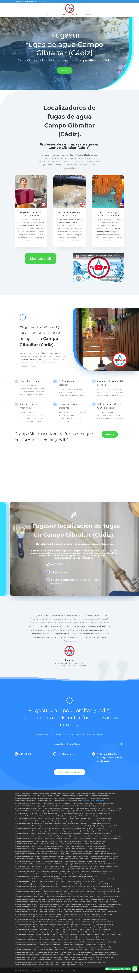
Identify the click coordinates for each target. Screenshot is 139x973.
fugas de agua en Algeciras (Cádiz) (25, 795)
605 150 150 (25, 754)
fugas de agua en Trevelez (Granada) (50, 957)
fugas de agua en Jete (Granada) (68, 934)
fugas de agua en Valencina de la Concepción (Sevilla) (97, 871)
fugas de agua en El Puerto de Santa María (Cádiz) (81, 811)
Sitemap (17, 793)
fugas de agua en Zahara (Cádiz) (77, 823)
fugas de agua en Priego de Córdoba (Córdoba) (78, 901)
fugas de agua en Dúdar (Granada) (103, 924)
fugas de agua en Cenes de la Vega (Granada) (28, 922)
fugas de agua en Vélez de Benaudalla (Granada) (79, 959)
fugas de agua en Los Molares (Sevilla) (53, 856)
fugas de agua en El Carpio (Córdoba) (75, 884)
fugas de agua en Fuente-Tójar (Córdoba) (83, 891)
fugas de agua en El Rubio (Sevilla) (54, 866)
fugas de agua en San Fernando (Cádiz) (72, 813)
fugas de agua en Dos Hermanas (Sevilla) (26, 843)
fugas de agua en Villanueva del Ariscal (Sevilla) (92, 874)
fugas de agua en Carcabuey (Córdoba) (26, 884)
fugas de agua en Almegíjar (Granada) (26, 914)
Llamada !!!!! (40, 258)
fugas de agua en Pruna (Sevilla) (24, 864)
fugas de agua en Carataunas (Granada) (94, 919)
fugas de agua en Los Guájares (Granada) (98, 929)
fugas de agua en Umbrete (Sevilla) (48, 871)
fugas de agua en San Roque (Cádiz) (55, 816)
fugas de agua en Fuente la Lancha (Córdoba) (107, 889)
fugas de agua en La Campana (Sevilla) (71, 851)
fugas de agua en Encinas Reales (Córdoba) (99, 886)
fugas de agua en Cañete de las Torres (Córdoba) (81, 881)
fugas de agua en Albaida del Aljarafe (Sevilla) (28, 826)
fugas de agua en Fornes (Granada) (71, 927)
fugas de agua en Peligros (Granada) (100, 947)
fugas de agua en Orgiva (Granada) (73, 944)
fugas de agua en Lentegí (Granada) (71, 937)
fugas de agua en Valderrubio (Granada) (82, 957)
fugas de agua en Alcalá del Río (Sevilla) (83, 826)
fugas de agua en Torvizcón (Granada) (26, 957)
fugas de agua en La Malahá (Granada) (26, 939)
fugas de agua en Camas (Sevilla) (100, 833)
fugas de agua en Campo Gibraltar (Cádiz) (96, 801)
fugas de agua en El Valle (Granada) (25, 959)
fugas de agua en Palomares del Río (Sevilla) (27, 861)
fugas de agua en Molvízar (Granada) (97, 939)
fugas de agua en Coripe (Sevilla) (24, 841)
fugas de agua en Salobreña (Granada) (48, 952)
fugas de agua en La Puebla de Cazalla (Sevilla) (49, 864)
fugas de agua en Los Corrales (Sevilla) (70, 841)
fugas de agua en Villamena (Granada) (61, 962)
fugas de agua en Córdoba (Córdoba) (25, 886)
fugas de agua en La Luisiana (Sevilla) (47, 851)
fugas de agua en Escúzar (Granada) (47, 927)
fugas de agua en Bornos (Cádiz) (99, 798)
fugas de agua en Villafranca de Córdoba (102, 906)
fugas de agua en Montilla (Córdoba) (84, 896)
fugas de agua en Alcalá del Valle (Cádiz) (62, 793)
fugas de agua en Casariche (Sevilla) (79, 836)
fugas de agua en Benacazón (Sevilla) (74, 831)
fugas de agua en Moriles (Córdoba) (25, 899)
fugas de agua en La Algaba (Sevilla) (107, 826)
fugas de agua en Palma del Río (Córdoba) (103, 899)
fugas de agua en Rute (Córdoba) (49, 904)
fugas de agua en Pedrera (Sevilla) (75, 861)
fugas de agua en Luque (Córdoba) (97, 894)
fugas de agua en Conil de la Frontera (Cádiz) (27, 803)
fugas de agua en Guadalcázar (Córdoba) (109, 891)
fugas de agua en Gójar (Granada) (50, 929)
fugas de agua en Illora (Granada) (77, 932)
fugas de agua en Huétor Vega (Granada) (53, 932)
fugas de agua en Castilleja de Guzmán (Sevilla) (106, 836)
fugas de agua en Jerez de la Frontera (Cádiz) (74, 806)
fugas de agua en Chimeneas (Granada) (26, 924)
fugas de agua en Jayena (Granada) (46, 934)
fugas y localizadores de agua (105, 957)
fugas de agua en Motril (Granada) (106, 942)
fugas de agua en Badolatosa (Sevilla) (50, 831)
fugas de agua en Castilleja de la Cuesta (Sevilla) (28, 838)
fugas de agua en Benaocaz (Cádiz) (78, 798)
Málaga (56, 15)
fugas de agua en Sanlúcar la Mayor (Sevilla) (27, 869)
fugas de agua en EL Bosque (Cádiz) (25, 801)
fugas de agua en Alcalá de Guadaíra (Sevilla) (56, 826)
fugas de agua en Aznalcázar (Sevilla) (94, 828)
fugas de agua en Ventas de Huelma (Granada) (28, 962)
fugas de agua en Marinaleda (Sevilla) (106, 854)
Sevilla (71, 15)
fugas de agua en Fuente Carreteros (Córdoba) (77, 889)
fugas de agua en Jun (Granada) (89, 934)
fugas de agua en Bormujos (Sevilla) (25, 833)
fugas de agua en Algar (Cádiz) (106, 793)
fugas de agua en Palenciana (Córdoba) (76, 899)
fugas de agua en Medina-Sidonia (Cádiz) (88, 808)
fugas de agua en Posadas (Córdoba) (51, 901)
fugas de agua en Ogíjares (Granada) (49, 944)
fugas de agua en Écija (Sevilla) (50, 843)
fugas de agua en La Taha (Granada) (77, 954)
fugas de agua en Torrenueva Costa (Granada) (104, 954)
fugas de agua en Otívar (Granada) (96, 944)
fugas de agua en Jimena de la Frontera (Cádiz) (28, 808)
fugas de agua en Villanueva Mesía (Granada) (88, 962)
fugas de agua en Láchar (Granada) (111, 934)
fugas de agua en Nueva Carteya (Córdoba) (50, 899)
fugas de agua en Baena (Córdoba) (80, 879)
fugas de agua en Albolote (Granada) (96, 909)
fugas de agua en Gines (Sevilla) (96, 846)
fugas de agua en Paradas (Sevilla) (52, 861)
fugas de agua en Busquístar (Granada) (71, 917)
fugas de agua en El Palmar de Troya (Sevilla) (104, 859)
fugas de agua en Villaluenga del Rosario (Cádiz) (28, 823)
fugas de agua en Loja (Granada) (94, 937)
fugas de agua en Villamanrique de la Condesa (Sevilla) (30, 874)
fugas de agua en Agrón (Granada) (73, 909)
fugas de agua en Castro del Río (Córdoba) (101, 884)
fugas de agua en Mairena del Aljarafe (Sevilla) (55, 854)
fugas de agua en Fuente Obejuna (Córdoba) (27, 891)
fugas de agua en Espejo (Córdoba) (25, 889)
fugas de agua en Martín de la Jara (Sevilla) (27, 856)
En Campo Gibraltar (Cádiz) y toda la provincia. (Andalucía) (110, 757)
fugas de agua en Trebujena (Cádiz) (52, 821)
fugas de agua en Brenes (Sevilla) (47, 833)
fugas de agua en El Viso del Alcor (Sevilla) (54, 876)
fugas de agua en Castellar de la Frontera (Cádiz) (68, 801)
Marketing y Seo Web (69, 970)
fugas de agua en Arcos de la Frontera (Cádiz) (75, 795)
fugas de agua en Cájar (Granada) (24, 919)
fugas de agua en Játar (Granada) (24, 934)
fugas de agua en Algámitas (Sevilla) (25, 828)
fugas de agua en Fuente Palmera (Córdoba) (55, 891)
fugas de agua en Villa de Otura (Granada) (27, 947)
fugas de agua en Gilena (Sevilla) (75, 846)
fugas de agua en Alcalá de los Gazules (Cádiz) (35, 793)
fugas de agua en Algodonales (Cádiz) (48, 795)
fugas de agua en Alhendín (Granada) (106, 912)
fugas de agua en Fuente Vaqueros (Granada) (97, 927)
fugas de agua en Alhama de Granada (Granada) (79, 912)
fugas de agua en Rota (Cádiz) (49, 813)
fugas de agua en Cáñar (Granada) (46, 919)
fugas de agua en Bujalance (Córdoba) (26, 881)
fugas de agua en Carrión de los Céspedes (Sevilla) (52, 836)
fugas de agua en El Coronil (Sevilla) (46, 841)
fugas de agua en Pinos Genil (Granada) (26, 949)
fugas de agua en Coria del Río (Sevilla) (111, 838)
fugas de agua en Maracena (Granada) (50, 939)
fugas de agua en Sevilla (97, 869)
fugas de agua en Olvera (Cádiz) (111, 808)
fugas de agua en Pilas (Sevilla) (96, 861)
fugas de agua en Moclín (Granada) (74, 939)
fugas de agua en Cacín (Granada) (95, 917)
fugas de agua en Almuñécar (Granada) (50, 914)
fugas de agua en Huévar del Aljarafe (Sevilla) (50, 848)
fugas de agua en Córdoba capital (48, 886)
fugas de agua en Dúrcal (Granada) (25, 927)
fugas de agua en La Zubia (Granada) (72, 965)
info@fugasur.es (66, 754)
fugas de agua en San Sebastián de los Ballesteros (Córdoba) (78, 904)
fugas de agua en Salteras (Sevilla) (77, 866)
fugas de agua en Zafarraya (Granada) (26, 965)
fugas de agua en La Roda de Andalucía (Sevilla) (28, 866)
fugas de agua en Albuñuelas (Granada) (26, 912)
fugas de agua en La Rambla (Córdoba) (26, 904)
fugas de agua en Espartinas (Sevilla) (71, 843)
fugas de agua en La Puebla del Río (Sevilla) (77, 864)
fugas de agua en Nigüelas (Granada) (25, 944)
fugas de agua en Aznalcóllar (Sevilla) (25, 831)
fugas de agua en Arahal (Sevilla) (71, 828)
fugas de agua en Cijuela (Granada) (53, 922)
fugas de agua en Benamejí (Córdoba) (103, 879)
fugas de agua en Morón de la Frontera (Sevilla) (104, 856)
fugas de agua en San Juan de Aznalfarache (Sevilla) (104, 866)
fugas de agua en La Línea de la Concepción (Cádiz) (58, 808)
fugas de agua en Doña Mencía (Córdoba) (73, 886)
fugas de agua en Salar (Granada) (24, 952)
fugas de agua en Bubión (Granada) (47, 917)
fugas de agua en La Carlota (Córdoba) (51, 884)
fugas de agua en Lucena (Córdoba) (74, 894)
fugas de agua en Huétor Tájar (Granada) (26, 932)
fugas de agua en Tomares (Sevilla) (25, 871)
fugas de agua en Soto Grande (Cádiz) (56, 818)
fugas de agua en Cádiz (44, 801)
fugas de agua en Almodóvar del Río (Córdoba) (53, 879)
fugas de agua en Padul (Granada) (51, 947)
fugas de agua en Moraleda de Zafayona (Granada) (78, 942)
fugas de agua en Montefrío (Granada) (50, 942)
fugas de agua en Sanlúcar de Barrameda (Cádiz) (83, 816)
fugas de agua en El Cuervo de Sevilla (94, 841)
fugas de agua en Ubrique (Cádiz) (74, 821)
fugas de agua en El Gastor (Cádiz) (24, 806)
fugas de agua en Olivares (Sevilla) (24, 859)
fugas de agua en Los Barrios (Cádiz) (25, 798)
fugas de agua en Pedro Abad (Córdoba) (26, 901)
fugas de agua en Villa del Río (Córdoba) (76, 906)
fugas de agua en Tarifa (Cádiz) (103, 818)
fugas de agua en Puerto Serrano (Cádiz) (26, 813)
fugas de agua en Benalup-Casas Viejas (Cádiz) (51, 798)
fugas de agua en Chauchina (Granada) (103, 922)
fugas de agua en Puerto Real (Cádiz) (109, 811)
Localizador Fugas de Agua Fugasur (69, 772)
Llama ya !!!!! (65, 70)
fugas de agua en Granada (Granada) (73, 929)
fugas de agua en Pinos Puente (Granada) (52, 949)
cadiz (64, 15)
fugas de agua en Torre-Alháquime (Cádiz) (27, 821)
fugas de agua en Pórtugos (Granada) (78, 949)
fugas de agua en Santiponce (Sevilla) (53, 869)
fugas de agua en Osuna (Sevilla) (46, 859)
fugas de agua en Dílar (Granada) (80, 924)
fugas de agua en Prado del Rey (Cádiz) (53, 811)
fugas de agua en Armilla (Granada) (102, 914)
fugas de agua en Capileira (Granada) (69, 919)
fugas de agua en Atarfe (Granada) (25, 917)
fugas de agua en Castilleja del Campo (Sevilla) (58, 838)
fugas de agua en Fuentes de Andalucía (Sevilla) (28, 846)
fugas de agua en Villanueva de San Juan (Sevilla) (62, 874)
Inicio (49, 15)
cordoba (89, 15)
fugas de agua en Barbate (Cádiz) (100, 795)
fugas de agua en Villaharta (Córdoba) (26, 909)
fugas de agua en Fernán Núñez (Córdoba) (49, 889)
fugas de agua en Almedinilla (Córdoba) (26, 879)
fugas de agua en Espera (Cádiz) (105, 803)
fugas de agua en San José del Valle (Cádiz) (98, 813)
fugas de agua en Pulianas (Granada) (101, 949)
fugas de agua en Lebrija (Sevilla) (24, 851)
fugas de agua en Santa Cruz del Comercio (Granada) (76, 952)
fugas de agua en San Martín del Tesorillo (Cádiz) (29, 816)
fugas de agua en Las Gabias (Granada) (26, 929)
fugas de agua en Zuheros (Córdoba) (49, 909)
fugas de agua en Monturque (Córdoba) (108, 896)
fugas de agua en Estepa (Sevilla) (94, 843)
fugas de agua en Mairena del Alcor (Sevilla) (27, 854)
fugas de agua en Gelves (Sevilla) (53, 846)
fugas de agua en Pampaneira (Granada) (75, 947)
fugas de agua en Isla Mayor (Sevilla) (75, 848)
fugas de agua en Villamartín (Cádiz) (55, 823)
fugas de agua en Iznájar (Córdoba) (51, 894)
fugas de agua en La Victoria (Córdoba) (51, 906)
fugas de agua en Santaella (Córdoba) (110, 904)
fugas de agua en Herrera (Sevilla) (24, 848)
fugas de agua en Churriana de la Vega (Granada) (54, 924)
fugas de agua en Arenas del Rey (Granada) (76, 914)
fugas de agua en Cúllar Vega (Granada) (77, 922)
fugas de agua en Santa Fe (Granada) (105, 952)
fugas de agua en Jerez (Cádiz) (98, 806)
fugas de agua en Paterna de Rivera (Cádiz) (27, 811)
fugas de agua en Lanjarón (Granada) (25, 937)
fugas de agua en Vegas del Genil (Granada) (50, 959)
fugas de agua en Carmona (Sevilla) (25, 836)
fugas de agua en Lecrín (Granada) (49, 937)
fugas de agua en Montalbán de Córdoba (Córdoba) (29, 896)
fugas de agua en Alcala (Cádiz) (86, 793)
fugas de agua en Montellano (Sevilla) (77, 856)
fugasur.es (64, 389)
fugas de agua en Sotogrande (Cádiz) (80, 818)
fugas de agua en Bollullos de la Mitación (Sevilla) (101, 831)
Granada (79, 15)
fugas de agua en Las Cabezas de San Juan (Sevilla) (74, 833)
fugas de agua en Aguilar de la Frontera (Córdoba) (83, 876)
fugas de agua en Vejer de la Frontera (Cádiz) (99, 821)
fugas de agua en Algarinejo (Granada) (51, 912)
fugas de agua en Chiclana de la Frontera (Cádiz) (57, 803)
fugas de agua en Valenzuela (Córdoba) (26, 906)
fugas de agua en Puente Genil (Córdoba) (106, 901)
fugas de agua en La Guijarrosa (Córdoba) (27, 894)
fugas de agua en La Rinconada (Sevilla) (103, 864)
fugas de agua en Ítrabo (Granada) (99, 932)
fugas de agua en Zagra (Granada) (49, 965)
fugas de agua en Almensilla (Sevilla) (48, 828)
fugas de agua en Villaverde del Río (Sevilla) (27, 876)
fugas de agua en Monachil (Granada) (25, 942)
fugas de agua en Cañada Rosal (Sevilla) (85, 838)
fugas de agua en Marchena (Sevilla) (82, 854)
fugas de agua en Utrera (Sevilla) (69, 871)
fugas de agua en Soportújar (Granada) (53, 954)
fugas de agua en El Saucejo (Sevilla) (77, 869)
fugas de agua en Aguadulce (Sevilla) (100, 823)
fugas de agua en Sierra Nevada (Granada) (27, 954)
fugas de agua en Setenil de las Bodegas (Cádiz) (28, 818)
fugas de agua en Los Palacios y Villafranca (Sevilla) (73, 859)
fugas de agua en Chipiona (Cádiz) (83, 803)
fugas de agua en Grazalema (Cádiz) (47, 806)
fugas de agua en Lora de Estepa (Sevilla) (97, 851)
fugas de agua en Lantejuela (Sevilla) (99, 848)
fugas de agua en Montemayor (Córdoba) (59, 896)
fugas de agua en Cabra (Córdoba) (49, 881)
